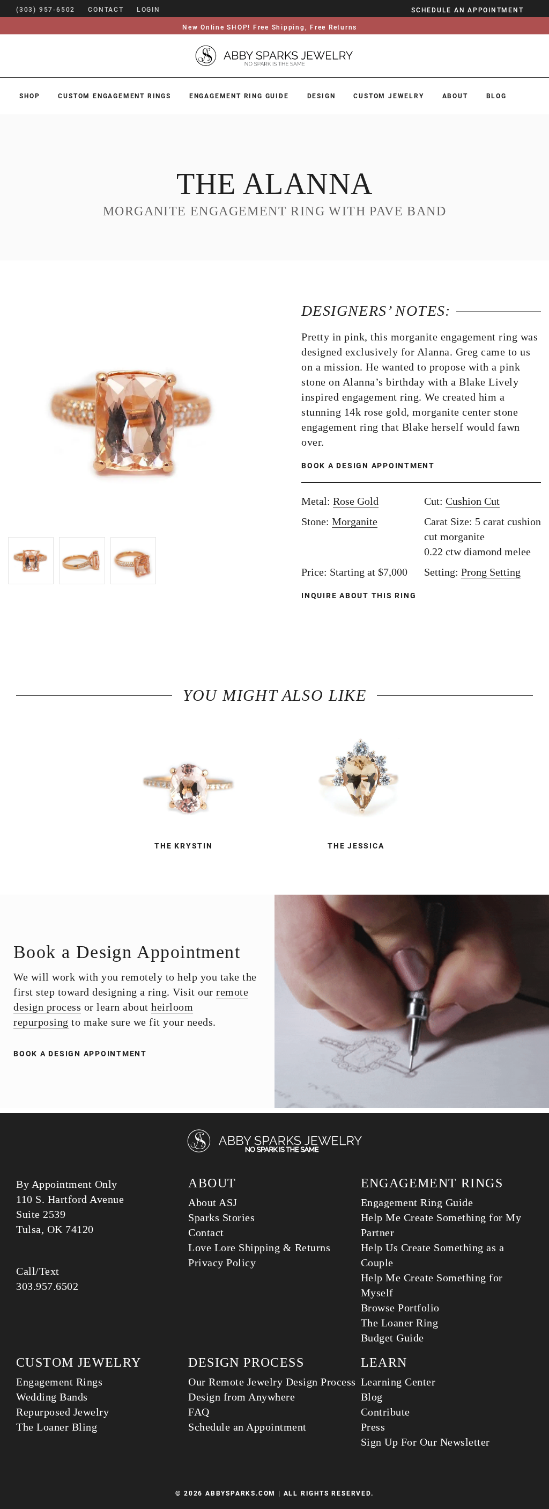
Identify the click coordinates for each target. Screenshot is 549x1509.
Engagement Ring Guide (239, 96)
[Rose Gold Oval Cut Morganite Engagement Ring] (188, 778)
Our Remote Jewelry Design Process (272, 1382)
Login (148, 9)
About (455, 96)
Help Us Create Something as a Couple (433, 1255)
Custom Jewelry (388, 96)
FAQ (199, 1412)
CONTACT (106, 9)
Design (321, 96)
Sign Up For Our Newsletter (425, 1442)
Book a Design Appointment (368, 465)
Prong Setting (491, 572)
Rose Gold (356, 501)
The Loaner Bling (56, 1427)
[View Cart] (176, 9)
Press (373, 1427)
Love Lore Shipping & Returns (259, 1247)
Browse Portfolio (400, 1308)
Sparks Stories (221, 1217)
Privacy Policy (222, 1262)
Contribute (385, 1412)
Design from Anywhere (241, 1397)
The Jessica (356, 845)
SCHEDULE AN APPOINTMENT (467, 10)
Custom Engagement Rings (114, 96)
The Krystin (183, 845)
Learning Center (398, 1382)
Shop (29, 96)
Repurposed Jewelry (62, 1412)
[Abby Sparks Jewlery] (274, 1150)
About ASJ (213, 1202)
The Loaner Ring (400, 1323)
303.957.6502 (47, 1286)
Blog (496, 96)
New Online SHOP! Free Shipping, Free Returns (269, 27)
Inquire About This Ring (360, 595)
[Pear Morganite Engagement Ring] (360, 778)
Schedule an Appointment (247, 1427)
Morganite (354, 521)
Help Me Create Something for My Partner (441, 1224)
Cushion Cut (473, 501)
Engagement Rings (59, 1382)
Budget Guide (392, 1338)
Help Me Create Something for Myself (432, 1285)
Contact (206, 1232)
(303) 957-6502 (45, 9)
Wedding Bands (52, 1397)
